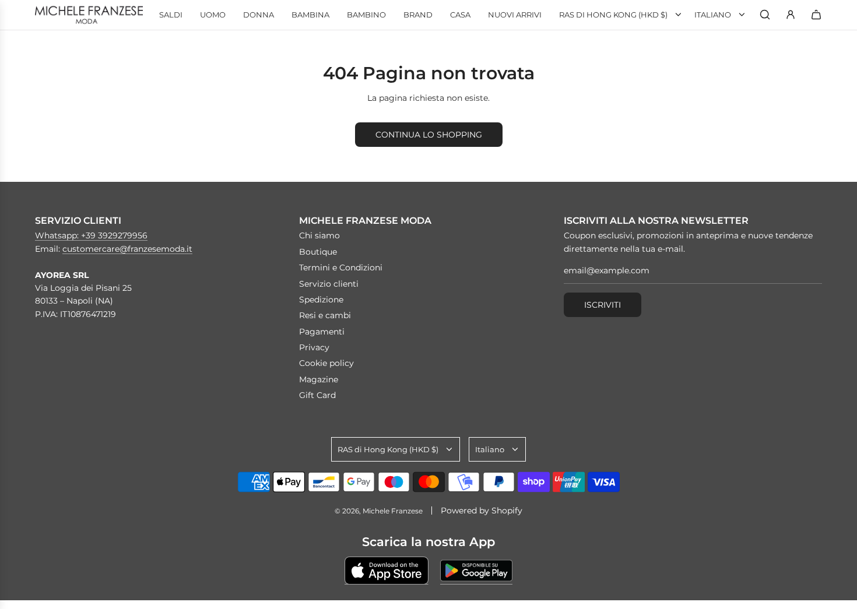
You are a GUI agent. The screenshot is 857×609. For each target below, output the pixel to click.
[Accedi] (790, 14)
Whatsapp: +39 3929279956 (91, 235)
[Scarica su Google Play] (476, 571)
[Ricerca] (765, 14)
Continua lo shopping (428, 134)
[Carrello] (816, 14)
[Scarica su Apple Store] (386, 571)
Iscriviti (602, 305)
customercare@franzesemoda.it (127, 249)
